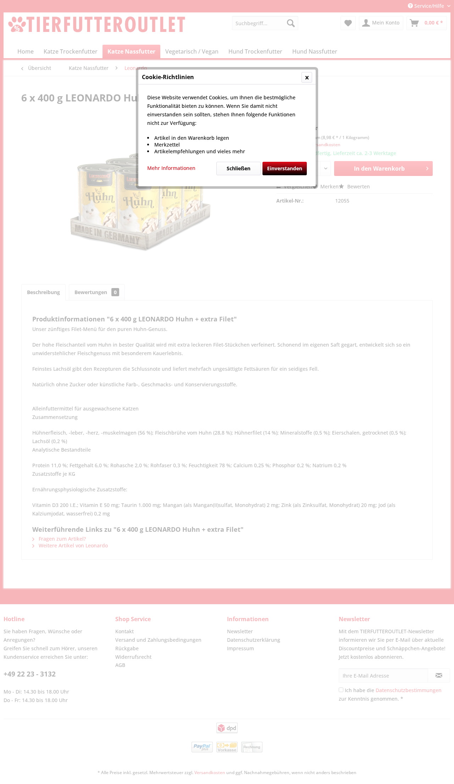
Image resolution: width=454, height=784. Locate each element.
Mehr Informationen (171, 168)
